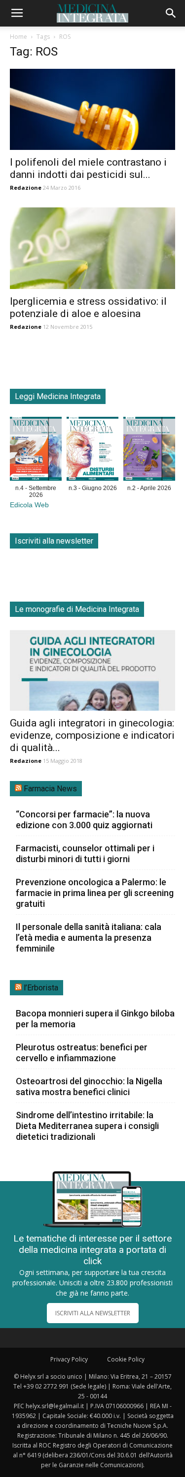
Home (18, 36)
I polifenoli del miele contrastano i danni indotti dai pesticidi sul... (88, 168)
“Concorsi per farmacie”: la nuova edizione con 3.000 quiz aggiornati (84, 819)
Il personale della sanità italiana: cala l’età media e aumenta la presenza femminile (88, 938)
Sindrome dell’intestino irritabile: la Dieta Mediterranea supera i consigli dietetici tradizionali (87, 1126)
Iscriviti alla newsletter (54, 541)
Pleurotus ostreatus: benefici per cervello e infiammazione (82, 1052)
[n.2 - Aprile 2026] (149, 451)
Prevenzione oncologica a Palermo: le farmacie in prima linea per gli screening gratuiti (95, 893)
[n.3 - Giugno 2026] (92, 451)
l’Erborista (41, 987)
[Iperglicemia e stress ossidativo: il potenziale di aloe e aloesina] (92, 248)
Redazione (25, 187)
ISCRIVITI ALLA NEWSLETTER (92, 1313)
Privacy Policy (69, 1359)
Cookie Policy (126, 1359)
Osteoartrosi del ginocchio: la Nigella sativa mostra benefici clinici (89, 1086)
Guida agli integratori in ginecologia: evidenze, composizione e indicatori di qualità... (92, 735)
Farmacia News (50, 788)
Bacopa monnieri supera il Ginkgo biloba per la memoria (95, 1018)
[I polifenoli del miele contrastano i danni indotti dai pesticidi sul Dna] (92, 109)
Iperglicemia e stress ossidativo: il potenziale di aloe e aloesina (88, 307)
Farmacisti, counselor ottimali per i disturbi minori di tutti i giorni (85, 853)
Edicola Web (29, 505)
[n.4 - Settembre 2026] (36, 451)
